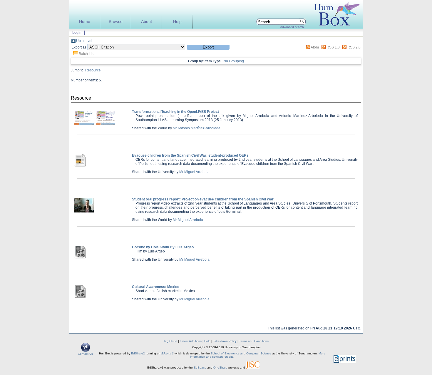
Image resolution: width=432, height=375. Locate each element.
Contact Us (85, 353)
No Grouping (233, 61)
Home (84, 21)
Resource (93, 70)
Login (76, 33)
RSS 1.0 (333, 47)
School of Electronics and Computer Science (241, 353)
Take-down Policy (225, 341)
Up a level (84, 41)
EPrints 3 (167, 353)
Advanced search (292, 27)
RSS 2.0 (354, 47)
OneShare (220, 367)
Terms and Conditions (254, 341)
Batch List (86, 54)
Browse (116, 21)
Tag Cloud (170, 341)
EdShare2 (138, 353)
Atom (315, 47)
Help (177, 21)
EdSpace (200, 367)
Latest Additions (191, 341)
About (146, 21)
